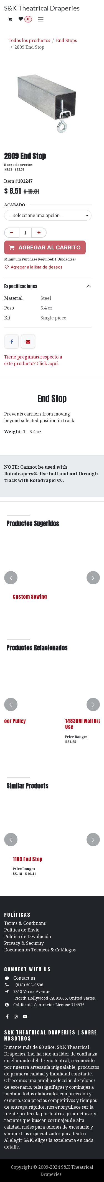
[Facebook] (11, 341)
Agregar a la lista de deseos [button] (36, 267)
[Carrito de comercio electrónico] (9, 19)
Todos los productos (29, 40)
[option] (52, 578)
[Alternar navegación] (40, 19)
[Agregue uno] (39, 233)
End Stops (66, 40)
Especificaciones (20, 286)
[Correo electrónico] (28, 341)
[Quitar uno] (11, 233)
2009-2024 (49, 1167)
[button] (10, 578)
